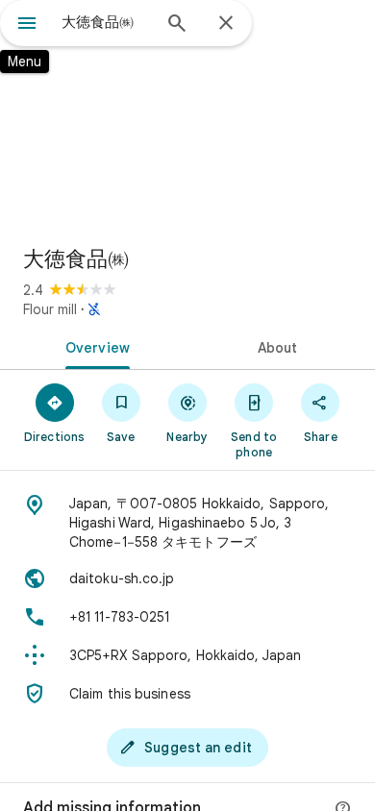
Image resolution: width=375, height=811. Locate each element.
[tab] (94, 346)
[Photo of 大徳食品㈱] (187, 115)
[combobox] (106, 22)
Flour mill (50, 309)
